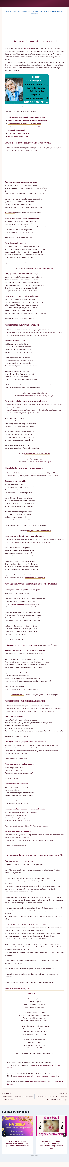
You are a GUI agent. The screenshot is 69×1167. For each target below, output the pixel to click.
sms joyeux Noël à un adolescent (39, 531)
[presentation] (17, 1126)
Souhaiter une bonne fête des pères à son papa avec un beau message (52, 1097)
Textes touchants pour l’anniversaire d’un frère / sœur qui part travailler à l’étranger (17, 1143)
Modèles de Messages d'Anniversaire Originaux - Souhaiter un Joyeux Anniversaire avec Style (34, 12)
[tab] (31, 1155)
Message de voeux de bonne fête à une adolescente (27, 120)
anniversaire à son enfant (41, 462)
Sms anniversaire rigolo (16, 130)
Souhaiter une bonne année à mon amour (22, 645)
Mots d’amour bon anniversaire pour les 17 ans (25, 127)
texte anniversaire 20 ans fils (33, 396)
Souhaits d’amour (17, 695)
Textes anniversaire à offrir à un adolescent (24, 124)
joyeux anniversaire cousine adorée (37, 454)
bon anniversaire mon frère (35, 578)
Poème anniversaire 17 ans (18, 137)
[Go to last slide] (4, 1135)
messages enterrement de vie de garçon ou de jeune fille (36, 1076)
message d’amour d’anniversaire (22, 604)
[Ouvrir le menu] (65, 3)
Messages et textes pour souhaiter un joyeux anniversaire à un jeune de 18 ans (51, 1144)
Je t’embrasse (10, 213)
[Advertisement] (34, 27)
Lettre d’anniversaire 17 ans (18, 133)
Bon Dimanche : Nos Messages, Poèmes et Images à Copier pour (17, 1097)
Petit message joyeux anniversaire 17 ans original (26, 117)
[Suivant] (64, 1135)
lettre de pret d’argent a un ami (41, 268)
